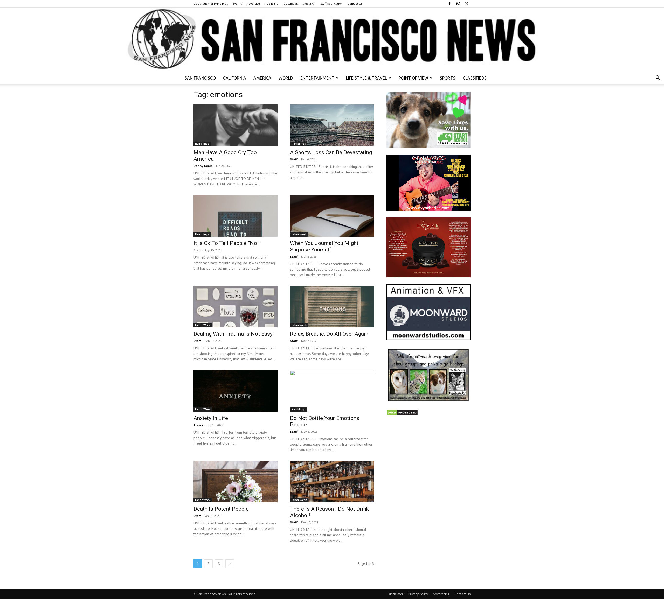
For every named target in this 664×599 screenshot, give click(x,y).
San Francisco (200, 78)
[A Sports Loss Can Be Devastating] (332, 125)
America (262, 78)
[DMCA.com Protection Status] (402, 414)
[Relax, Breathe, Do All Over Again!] (332, 306)
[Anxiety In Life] (235, 391)
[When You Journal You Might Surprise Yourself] (332, 216)
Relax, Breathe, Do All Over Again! (330, 334)
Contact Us (355, 3)
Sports (447, 78)
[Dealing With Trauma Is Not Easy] (235, 306)
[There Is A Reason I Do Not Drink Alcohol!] (332, 481)
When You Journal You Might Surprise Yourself (324, 246)
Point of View (413, 78)
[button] (658, 78)
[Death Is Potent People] (235, 481)
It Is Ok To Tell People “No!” (226, 243)
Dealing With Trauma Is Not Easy (233, 334)
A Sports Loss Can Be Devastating (331, 152)
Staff (294, 159)
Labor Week (299, 234)
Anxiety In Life (210, 418)
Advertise (253, 3)
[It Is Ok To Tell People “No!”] (235, 216)
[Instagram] (458, 3)
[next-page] (229, 563)
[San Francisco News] (332, 40)
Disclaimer (395, 594)
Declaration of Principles (210, 3)
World (286, 78)
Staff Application (331, 3)
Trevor (198, 425)
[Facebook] (449, 3)
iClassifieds (290, 3)
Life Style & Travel (366, 78)
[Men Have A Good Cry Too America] (235, 125)
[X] (467, 3)
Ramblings (202, 143)
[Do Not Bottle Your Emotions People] (332, 391)
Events (237, 3)
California (234, 78)
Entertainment (317, 78)
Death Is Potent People (221, 509)
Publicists (271, 3)
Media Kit (308, 3)
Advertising (441, 594)
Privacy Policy (418, 594)
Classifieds (475, 78)
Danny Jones (202, 166)
